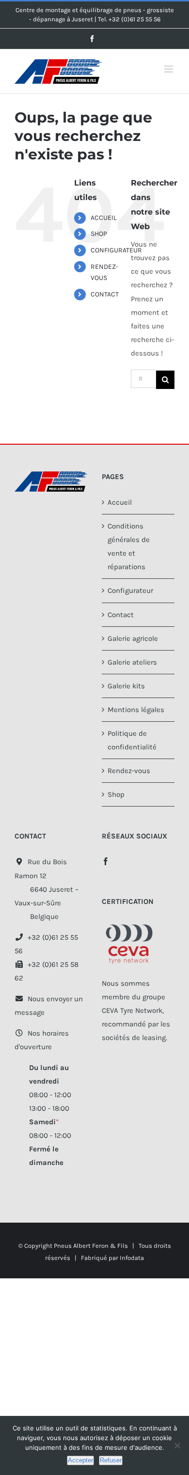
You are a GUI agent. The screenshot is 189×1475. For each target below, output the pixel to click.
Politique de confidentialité (132, 740)
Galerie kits (126, 686)
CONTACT (105, 294)
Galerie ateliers (132, 662)
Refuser (111, 1460)
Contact (121, 614)
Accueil (120, 502)
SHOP (99, 234)
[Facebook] (106, 861)
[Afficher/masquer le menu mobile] (169, 69)
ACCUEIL (104, 218)
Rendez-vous (129, 770)
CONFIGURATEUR (116, 250)
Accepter (80, 1460)
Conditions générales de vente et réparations (129, 546)
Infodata (132, 1257)
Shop (116, 794)
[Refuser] (177, 1445)
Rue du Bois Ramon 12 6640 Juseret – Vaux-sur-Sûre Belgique (47, 888)
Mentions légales (136, 709)
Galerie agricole (133, 638)
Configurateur (130, 590)
